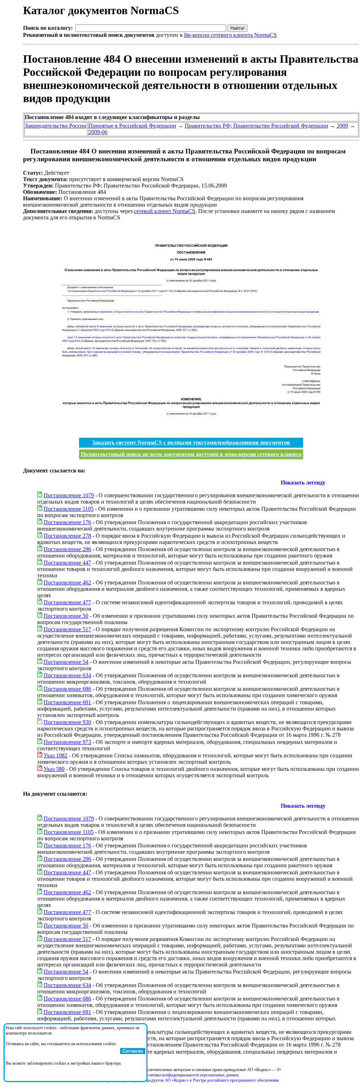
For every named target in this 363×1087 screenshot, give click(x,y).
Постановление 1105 (69, 509)
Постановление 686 (67, 689)
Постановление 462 (67, 582)
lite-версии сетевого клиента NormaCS (230, 35)
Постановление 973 (67, 742)
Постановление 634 (67, 675)
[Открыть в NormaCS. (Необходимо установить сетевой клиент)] (26, 151)
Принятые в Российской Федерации (132, 126)
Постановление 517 (67, 629)
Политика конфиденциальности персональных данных (191, 1074)
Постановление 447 (67, 563)
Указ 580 (54, 769)
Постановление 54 (66, 662)
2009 (342, 126)
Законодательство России (55, 126)
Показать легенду (303, 483)
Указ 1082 (55, 755)
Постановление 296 (67, 549)
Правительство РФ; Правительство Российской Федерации (256, 126)
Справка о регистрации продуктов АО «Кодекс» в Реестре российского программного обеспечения (191, 1080)
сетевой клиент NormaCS (164, 211)
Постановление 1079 (69, 495)
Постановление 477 (67, 602)
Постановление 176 (67, 522)
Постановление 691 (67, 702)
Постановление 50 (66, 616)
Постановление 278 (67, 536)
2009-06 (98, 132)
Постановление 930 (67, 722)
